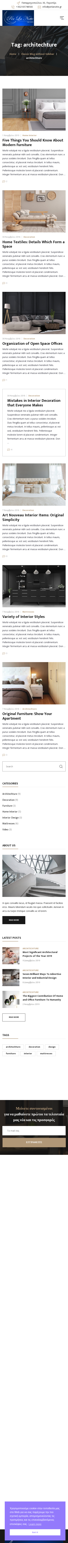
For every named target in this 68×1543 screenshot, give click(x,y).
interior (28, 1053)
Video (5, 830)
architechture (13, 1047)
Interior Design (10, 818)
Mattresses (28, 611)
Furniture (7, 806)
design (52, 1047)
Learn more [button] (35, 1524)
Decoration (29, 237)
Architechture (29, 709)
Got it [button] (35, 1532)
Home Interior (29, 135)
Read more (14, 920)
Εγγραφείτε (34, 1142)
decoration (34, 1047)
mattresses (46, 1053)
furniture (11, 1053)
